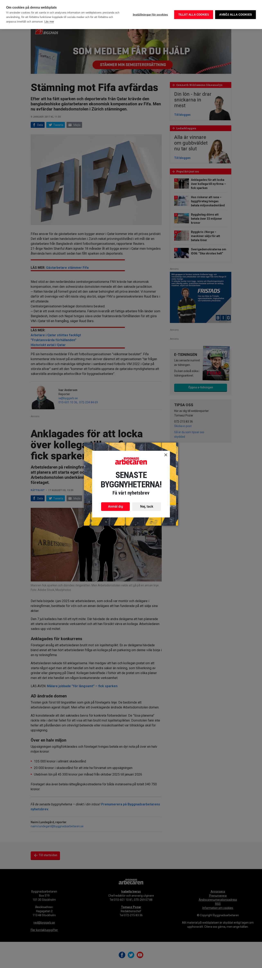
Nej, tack (146, 506)
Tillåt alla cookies (193, 14)
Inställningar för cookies (150, 14)
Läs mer (49, 21)
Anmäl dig (115, 506)
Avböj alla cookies (235, 14)
